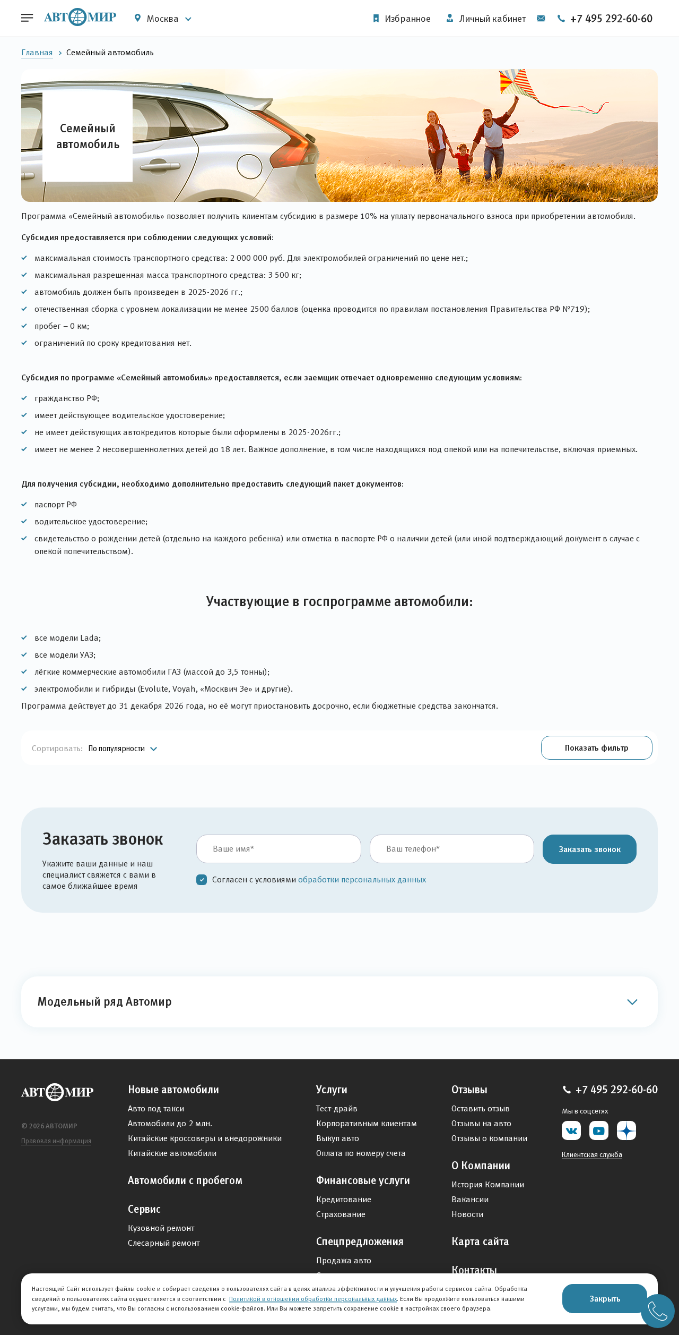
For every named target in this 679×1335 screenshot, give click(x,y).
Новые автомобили (173, 1089)
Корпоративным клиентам (366, 1123)
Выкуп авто (337, 1138)
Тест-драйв (337, 1108)
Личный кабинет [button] (491, 18)
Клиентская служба (592, 1154)
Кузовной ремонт (161, 1227)
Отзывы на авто (481, 1123)
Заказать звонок (590, 849)
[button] (596, 748)
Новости (467, 1214)
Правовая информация (56, 1141)
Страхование (340, 1214)
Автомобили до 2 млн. (170, 1123)
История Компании (487, 1184)
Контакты (474, 1270)
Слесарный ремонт (163, 1242)
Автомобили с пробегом (185, 1180)
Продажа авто (343, 1260)
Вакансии (470, 1199)
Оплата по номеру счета (361, 1153)
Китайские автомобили (172, 1153)
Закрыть (605, 1298)
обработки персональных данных (362, 879)
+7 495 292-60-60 (610, 18)
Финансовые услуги (363, 1180)
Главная (37, 52)
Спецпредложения (360, 1241)
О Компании (480, 1165)
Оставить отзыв (480, 1108)
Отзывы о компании (489, 1138)
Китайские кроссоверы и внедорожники (205, 1138)
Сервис (144, 1209)
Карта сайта (480, 1241)
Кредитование (343, 1199)
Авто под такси (156, 1108)
